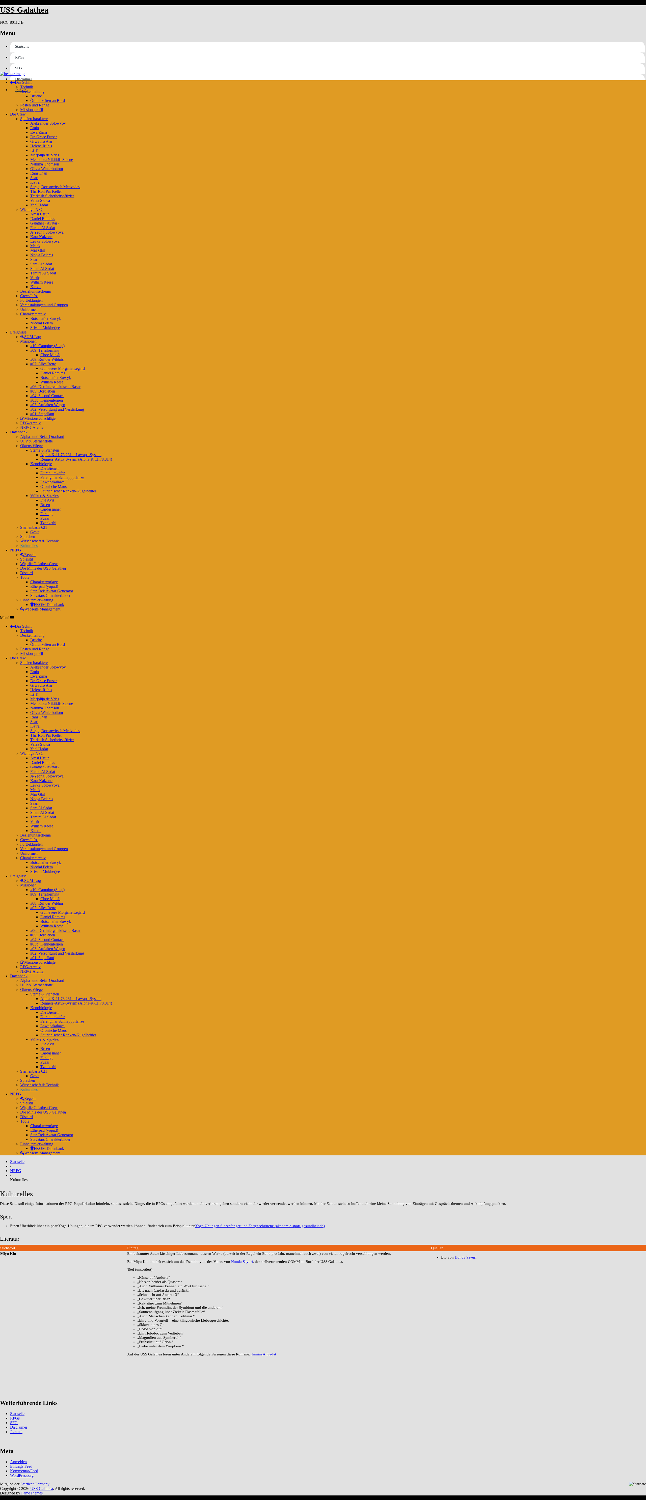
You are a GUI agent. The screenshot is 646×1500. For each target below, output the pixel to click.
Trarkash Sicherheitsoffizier (52, 196)
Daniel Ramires (42, 218)
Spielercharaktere (34, 119)
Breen (45, 505)
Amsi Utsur (39, 214)
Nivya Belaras (41, 255)
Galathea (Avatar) (44, 223)
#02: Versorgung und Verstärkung (57, 409)
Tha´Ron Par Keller (46, 191)
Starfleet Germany (34, 1484)
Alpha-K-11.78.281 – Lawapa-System (70, 455)
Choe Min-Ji (50, 355)
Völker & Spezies (44, 495)
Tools (24, 577)
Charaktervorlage (44, 582)
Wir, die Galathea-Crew (39, 564)
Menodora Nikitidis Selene (51, 159)
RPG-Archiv (30, 423)
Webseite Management (42, 609)
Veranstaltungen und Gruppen (44, 305)
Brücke (36, 96)
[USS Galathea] (12, 74)
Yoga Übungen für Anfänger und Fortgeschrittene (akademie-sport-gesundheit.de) (260, 1226)
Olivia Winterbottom (46, 168)
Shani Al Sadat (42, 268)
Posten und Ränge (34, 105)
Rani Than (38, 173)
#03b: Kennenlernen (46, 400)
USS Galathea (24, 9)
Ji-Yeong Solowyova (47, 232)
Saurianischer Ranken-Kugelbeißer (68, 491)
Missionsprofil (31, 109)
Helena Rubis (41, 146)
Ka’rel (35, 182)
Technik (26, 87)
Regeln (30, 554)
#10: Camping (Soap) (47, 346)
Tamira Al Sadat (43, 273)
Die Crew (18, 114)
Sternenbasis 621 (33, 527)
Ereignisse (18, 332)
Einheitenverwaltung (36, 600)
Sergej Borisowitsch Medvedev (55, 187)
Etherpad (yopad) (44, 586)
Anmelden (18, 1462)
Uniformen (29, 309)
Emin (34, 128)
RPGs (19, 57)
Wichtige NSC (31, 209)
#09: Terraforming (44, 350)
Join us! (16, 1432)
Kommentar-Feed (24, 1471)
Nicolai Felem (41, 323)
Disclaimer (23, 79)
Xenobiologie (41, 464)
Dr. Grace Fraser (43, 137)
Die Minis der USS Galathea (43, 568)
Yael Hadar (39, 205)
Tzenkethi (48, 523)
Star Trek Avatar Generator (51, 591)
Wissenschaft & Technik (39, 541)
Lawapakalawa (52, 482)
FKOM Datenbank (49, 604)
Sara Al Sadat (41, 264)
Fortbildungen (31, 300)
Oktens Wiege (31, 445)
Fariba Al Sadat (42, 228)
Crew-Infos (29, 296)
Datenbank (19, 432)
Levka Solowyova (45, 241)
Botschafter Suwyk (45, 318)
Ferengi (46, 514)
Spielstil (26, 559)
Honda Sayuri (242, 1262)
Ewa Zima (38, 132)
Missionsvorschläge (40, 418)
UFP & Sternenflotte (36, 441)
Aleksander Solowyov (48, 123)
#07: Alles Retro (43, 364)
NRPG (15, 550)
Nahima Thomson (44, 164)
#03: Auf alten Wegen (47, 405)
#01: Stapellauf (42, 414)
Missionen (28, 341)
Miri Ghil (37, 250)
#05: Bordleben (42, 391)
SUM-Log (32, 337)
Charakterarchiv (33, 314)
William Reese (41, 282)
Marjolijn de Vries (44, 155)
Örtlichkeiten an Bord (47, 100)
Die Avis (47, 500)
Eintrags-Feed (21, 1466)
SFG (18, 68)
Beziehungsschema (35, 291)
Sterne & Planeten (44, 450)
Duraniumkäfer (52, 473)
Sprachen (27, 536)
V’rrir (34, 277)
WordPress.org (22, 1475)
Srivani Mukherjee (45, 327)
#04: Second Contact (47, 396)
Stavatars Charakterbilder (50, 595)
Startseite (22, 46)
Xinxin (35, 287)
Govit (34, 532)
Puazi (44, 518)
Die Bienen (49, 468)
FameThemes (32, 1493)
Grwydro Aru (41, 141)
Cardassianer (50, 509)
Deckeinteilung (32, 91)
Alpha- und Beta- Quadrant (42, 436)
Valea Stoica (40, 200)
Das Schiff (23, 82)
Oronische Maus (53, 486)
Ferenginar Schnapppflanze (62, 477)
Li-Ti (34, 150)
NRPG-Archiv (32, 427)
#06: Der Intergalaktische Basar (55, 386)
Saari (34, 178)
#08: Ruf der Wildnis (47, 359)
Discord (26, 573)
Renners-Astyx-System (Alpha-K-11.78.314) (76, 459)
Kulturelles (29, 545)
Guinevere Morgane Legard (62, 368)
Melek (35, 246)
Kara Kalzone (41, 237)
